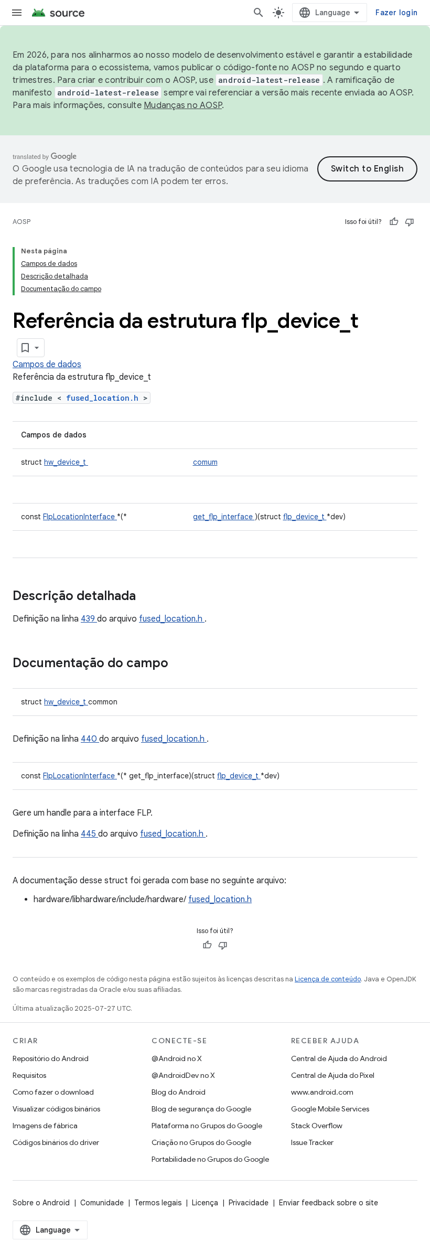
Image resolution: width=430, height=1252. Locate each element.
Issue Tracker (312, 1142)
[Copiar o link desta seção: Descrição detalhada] (149, 597)
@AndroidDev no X (183, 1075)
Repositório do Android (51, 1058)
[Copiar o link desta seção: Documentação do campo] (181, 664)
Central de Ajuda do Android (339, 1058)
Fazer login (396, 12)
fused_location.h (104, 398)
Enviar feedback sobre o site (328, 1203)
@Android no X (177, 1058)
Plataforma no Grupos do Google (207, 1125)
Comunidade (102, 1203)
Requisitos (29, 1075)
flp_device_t (305, 516)
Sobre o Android (41, 1203)
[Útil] (394, 222)
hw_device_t (66, 462)
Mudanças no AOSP (183, 105)
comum (205, 462)
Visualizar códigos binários (56, 1109)
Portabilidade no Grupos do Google (210, 1159)
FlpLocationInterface (80, 516)
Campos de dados (47, 364)
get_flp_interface (224, 516)
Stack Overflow (316, 1125)
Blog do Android (179, 1092)
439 (89, 619)
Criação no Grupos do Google (201, 1142)
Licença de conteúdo (328, 979)
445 (89, 834)
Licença (205, 1203)
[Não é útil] (409, 222)
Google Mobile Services (330, 1109)
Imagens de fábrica (45, 1125)
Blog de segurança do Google (201, 1109)
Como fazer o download (53, 1092)
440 (90, 739)
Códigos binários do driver (56, 1142)
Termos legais (157, 1203)
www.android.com (322, 1092)
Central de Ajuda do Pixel (332, 1075)
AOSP (21, 221)
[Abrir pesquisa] (258, 12)
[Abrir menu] (16, 12)
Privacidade (248, 1203)
